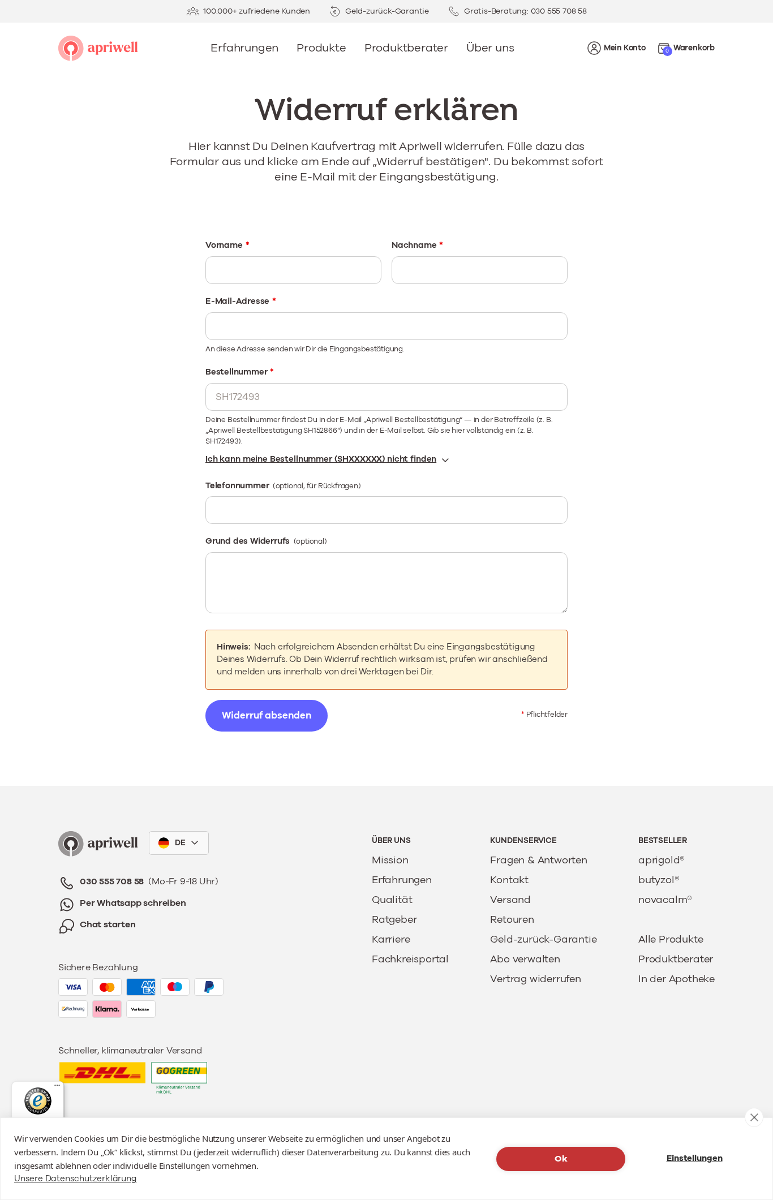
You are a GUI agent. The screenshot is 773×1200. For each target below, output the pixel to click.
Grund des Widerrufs (266, 541)
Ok (561, 1158)
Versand (510, 900)
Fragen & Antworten (538, 860)
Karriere (391, 940)
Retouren (512, 920)
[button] (686, 48)
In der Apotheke (676, 979)
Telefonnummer (283, 485)
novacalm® (665, 900)
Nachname (417, 245)
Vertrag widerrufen (535, 979)
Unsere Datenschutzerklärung (75, 1179)
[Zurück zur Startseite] (98, 844)
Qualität (392, 900)
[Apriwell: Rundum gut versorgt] (98, 48)
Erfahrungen (402, 880)
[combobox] (179, 843)
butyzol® (658, 880)
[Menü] (57, 1088)
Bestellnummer (239, 372)
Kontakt (509, 880)
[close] (754, 1117)
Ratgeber (394, 920)
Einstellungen (695, 1158)
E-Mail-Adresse (240, 301)
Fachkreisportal (410, 959)
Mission (390, 860)
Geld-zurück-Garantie (543, 940)
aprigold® (661, 860)
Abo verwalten (525, 959)
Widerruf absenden (266, 715)
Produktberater (675, 959)
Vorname (227, 245)
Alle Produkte (670, 940)
